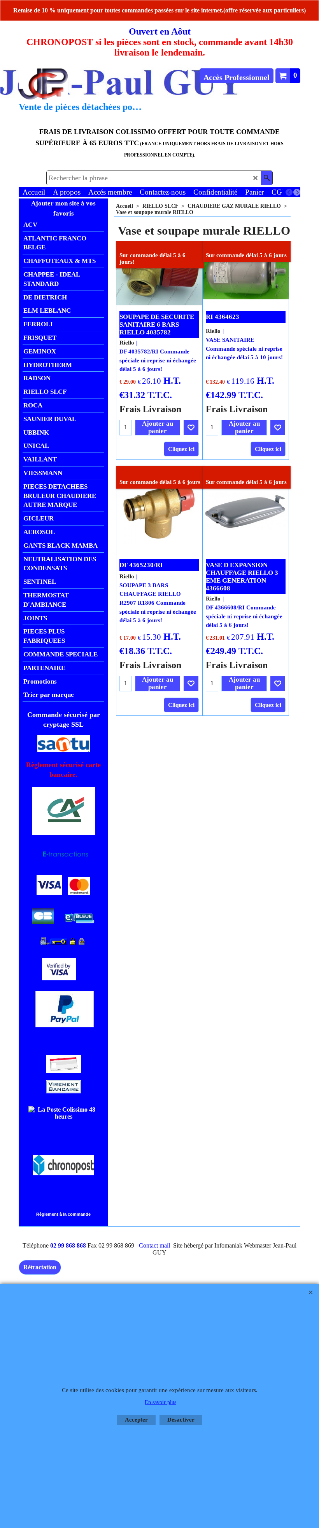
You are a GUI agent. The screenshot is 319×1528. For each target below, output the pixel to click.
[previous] (289, 192)
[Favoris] (191, 427)
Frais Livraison (150, 409)
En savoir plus (160, 1402)
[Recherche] (266, 178)
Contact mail (154, 1245)
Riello (126, 342)
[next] (296, 192)
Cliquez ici (181, 449)
